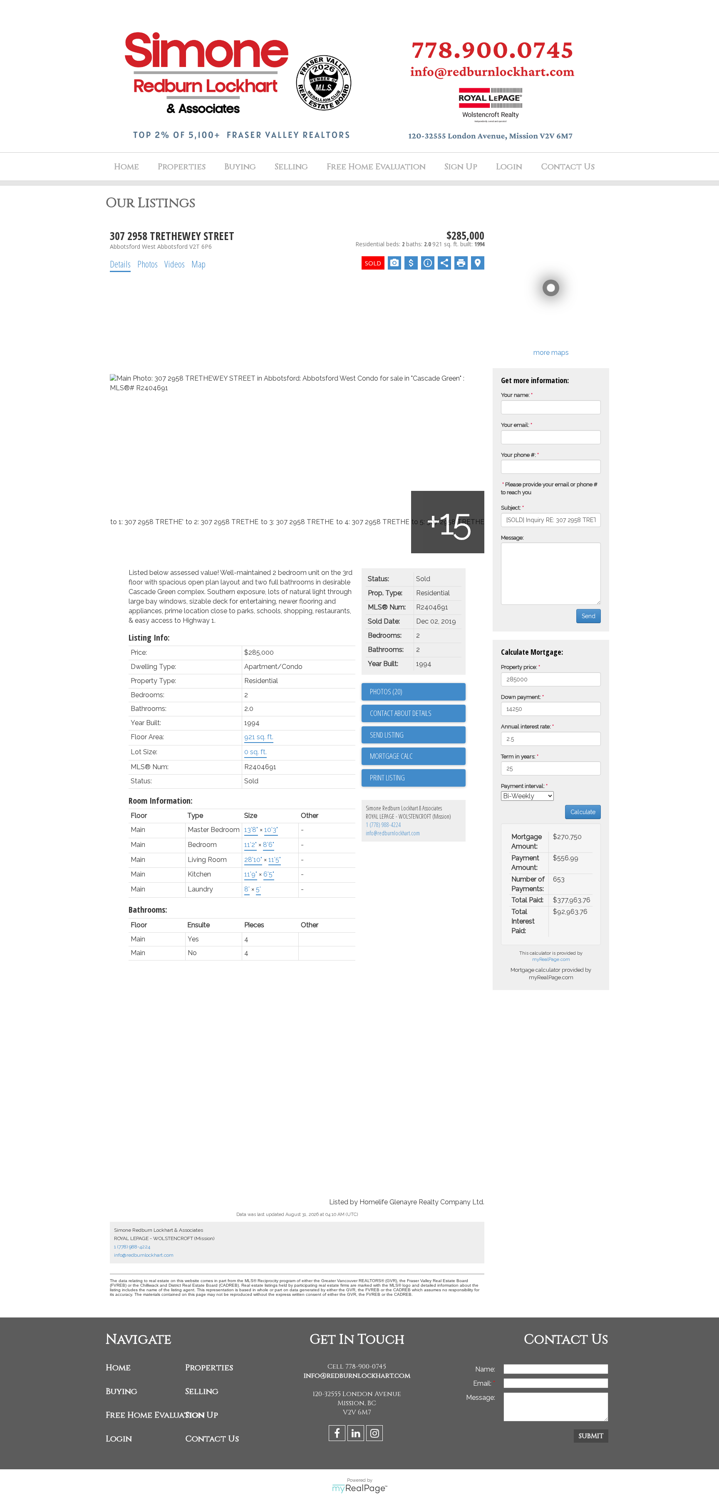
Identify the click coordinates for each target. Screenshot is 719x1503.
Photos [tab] (147, 264)
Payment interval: (523, 786)
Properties (209, 1367)
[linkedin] (356, 1435)
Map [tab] (198, 264)
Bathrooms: (148, 909)
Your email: (515, 425)
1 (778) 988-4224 (383, 825)
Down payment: (521, 697)
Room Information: (161, 800)
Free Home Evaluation (376, 166)
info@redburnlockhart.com (393, 833)
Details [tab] (120, 264)
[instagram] (375, 1435)
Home (126, 166)
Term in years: (518, 756)
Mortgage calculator (418, 756)
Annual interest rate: (526, 726)
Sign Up (460, 166)
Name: (485, 1369)
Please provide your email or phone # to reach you (549, 488)
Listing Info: (149, 637)
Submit (591, 1436)
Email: (483, 1383)
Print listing (387, 777)
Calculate (582, 812)
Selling (291, 166)
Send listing (387, 735)
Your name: (515, 395)
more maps (551, 353)
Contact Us (568, 166)
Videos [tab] (174, 264)
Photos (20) (386, 691)
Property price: (519, 667)
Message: (512, 538)
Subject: (511, 508)
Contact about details (400, 713)
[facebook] (338, 1435)
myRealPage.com (551, 959)
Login (509, 166)
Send (588, 616)
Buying (240, 166)
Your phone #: (518, 455)
